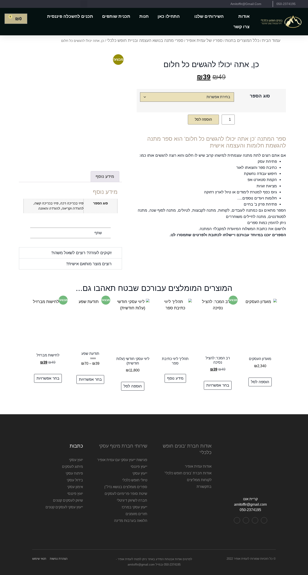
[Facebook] (264, 520)
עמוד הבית (271, 40)
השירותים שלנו (209, 16)
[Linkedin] (237, 520)
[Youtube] (255, 520)
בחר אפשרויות (217, 385)
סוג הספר (260, 96)
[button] (83, 3)
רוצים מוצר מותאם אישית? (89, 264)
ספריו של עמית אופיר (204, 40)
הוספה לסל (203, 119)
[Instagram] (246, 520)
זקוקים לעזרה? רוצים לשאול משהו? (81, 253)
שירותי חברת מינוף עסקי (123, 445)
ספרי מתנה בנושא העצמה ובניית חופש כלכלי (145, 40)
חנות (144, 16)
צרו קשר (241, 26)
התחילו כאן (169, 16)
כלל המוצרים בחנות (242, 40)
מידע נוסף (175, 378)
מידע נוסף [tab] (105, 176)
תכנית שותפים (116, 16)
